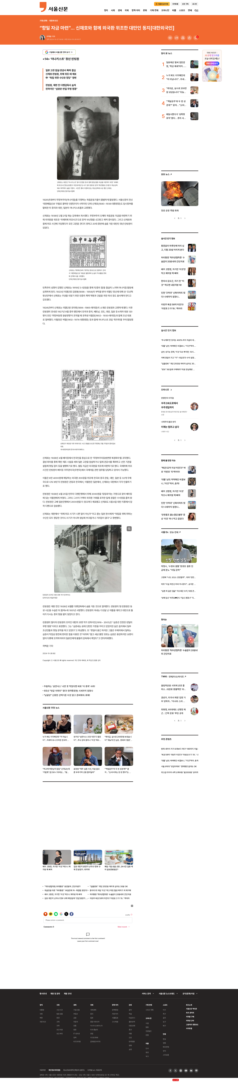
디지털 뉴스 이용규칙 (95, 1070)
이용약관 (42, 1070)
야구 (164, 1010)
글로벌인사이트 (95, 1041)
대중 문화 (132, 1025)
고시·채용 (115, 1022)
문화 (145, 10)
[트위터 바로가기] (176, 1071)
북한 (41, 1018)
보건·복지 (60, 1033)
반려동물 (132, 1041)
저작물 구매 (190, 1016)
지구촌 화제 (94, 1037)
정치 (106, 10)
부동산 (75, 1014)
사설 (147, 1023)
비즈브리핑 (77, 1041)
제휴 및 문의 (55, 993)
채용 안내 (67, 993)
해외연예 (166, 1047)
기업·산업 (76, 1010)
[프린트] (182, 37)
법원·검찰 (60, 1014)
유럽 (91, 1033)
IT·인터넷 (76, 1033)
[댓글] (195, 37)
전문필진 (148, 1031)
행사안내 (43, 993)
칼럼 (147, 1027)
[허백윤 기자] (42, 38)
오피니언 (165, 10)
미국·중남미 (94, 1029)
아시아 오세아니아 (96, 1025)
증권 (74, 1029)
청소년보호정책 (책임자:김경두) (74, 1070)
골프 (164, 1018)
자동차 (75, 1022)
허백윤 (49, 36)
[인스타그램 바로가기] (181, 1071)
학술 (130, 1014)
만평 (147, 1035)
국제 (127, 10)
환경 (58, 1018)
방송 (164, 1039)
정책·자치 (136, 10)
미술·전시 (132, 1018)
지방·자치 (115, 1014)
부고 (147, 1056)
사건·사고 (60, 1010)
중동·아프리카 (94, 1022)
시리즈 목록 (149, 1010)
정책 (74, 1037)
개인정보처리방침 (54, 1070)
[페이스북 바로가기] (170, 1071)
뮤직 (164, 1051)
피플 (174, 10)
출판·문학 (132, 1022)
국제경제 (93, 1010)
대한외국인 (53, 20)
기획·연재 (154, 10)
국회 (41, 1014)
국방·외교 (43, 1022)
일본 (91, 1018)
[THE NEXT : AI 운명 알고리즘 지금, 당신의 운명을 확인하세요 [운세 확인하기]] (212, 66)
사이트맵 (189, 1028)
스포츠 (182, 10)
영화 (130, 1045)
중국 (91, 1014)
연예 (190, 10)
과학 (58, 1025)
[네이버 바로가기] (191, 1071)
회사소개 (189, 1005)
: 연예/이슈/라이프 (172, 676)
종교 (130, 1029)
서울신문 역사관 (191, 1009)
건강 (130, 1037)
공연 (130, 1049)
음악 (130, 1010)
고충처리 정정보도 (192, 1024)
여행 (130, 1033)
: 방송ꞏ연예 (169, 532)
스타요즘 (166, 1055)
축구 (164, 1014)
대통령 (42, 1010)
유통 (74, 1025)
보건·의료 (60, 1029)
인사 (147, 1048)
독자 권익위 (190, 1013)
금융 (74, 1018)
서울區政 (115, 1018)
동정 (147, 1052)
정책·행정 (115, 1010)
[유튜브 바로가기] (186, 1071)
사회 (113, 10)
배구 (164, 1025)
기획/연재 (43, 20)
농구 (164, 1022)
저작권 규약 (190, 1020)
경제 (120, 10)
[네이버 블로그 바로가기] (196, 1071)
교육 (58, 1022)
